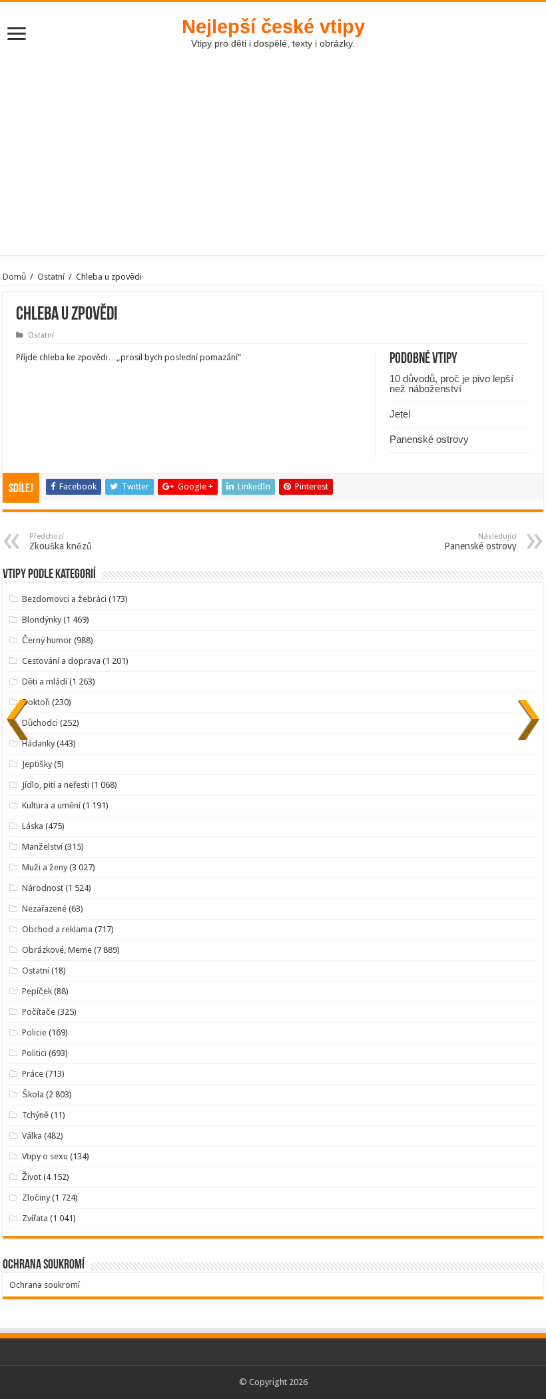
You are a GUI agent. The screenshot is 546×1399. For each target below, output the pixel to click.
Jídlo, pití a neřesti (55, 785)
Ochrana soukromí (44, 1285)
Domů (14, 277)
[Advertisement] (273, 162)
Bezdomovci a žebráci (64, 599)
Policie (34, 1032)
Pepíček (37, 991)
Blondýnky (41, 620)
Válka (32, 1136)
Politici (34, 1053)
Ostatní (51, 277)
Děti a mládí (44, 682)
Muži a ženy (44, 867)
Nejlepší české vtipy (273, 26)
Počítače (38, 1012)
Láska (32, 826)
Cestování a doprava (61, 661)
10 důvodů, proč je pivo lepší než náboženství (451, 383)
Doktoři (36, 702)
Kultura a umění (51, 805)
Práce (32, 1074)
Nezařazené (44, 909)
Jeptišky (37, 764)
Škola (33, 1094)
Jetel (400, 414)
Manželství (42, 847)
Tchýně (35, 1115)
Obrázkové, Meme (57, 950)
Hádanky (38, 743)
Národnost (42, 888)
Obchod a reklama (57, 929)
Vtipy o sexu (45, 1156)
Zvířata (35, 1218)
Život (31, 1177)
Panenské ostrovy (429, 439)
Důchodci (40, 723)
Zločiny (36, 1198)
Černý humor (47, 640)
